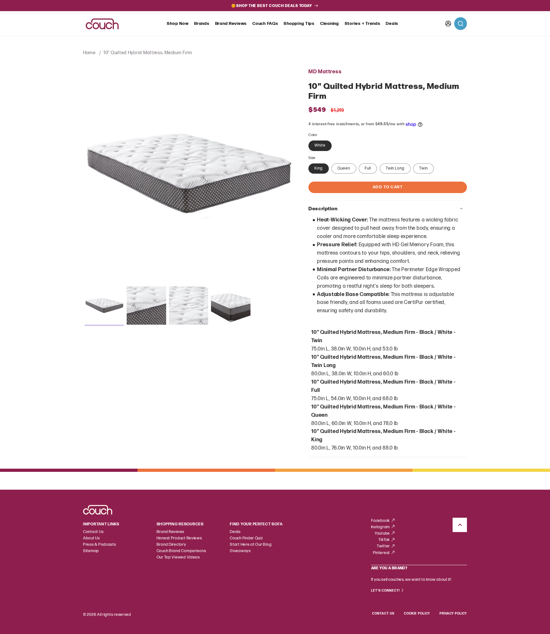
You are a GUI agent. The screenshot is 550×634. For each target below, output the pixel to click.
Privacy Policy (453, 614)
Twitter (384, 546)
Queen (343, 168)
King (318, 168)
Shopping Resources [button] (180, 524)
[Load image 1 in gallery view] (104, 306)
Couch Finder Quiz (246, 538)
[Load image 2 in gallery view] (146, 306)
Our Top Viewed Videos (178, 557)
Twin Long (395, 168)
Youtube (383, 533)
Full (368, 168)
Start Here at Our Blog (250, 544)
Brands (201, 23)
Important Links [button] (101, 524)
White (320, 145)
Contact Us (93, 532)
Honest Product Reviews (179, 538)
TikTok (384, 539)
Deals (392, 23)
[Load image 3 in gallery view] (188, 306)
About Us (91, 538)
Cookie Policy (417, 614)
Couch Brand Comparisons (181, 551)
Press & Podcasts (99, 544)
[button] (177, 24)
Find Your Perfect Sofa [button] (256, 524)
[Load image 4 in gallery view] (230, 306)
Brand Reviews (231, 23)
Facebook (381, 520)
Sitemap (91, 551)
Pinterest (382, 553)
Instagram (381, 527)
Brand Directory (171, 544)
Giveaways (240, 551)
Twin (423, 168)
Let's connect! (386, 591)
